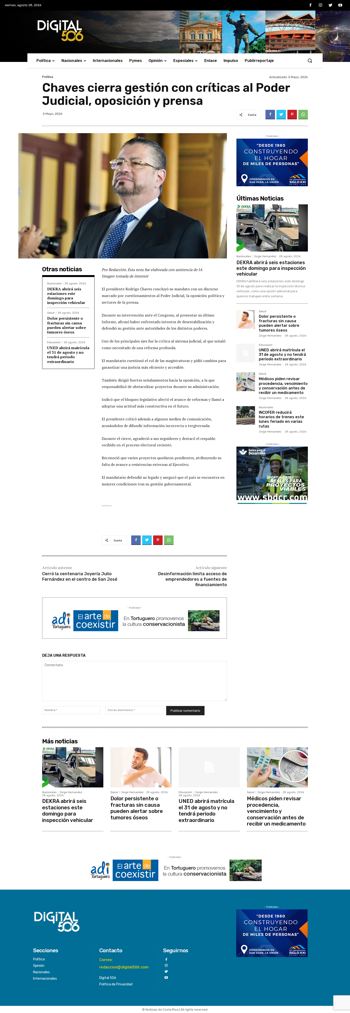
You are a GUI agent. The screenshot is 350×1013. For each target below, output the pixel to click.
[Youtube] (340, 5)
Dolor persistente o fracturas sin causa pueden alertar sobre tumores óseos (66, 325)
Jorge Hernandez (265, 256)
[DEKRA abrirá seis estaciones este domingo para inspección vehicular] (272, 228)
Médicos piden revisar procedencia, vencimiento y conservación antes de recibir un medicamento (283, 386)
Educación (54, 342)
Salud (51, 313)
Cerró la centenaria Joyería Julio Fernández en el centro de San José (79, 576)
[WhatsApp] (303, 114)
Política (47, 76)
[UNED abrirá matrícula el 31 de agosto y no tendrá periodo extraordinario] (245, 353)
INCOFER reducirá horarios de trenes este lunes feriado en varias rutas (281, 419)
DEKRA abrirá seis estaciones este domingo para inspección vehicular (66, 295)
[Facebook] (311, 5)
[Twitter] (330, 5)
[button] (310, 60)
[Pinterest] (292, 114)
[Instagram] (320, 5)
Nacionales (54, 283)
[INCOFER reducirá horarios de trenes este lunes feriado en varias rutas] (245, 415)
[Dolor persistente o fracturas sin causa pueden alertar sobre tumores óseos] (245, 319)
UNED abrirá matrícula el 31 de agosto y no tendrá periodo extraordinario (68, 354)
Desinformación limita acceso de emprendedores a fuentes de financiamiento (192, 579)
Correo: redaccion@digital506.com (124, 963)
